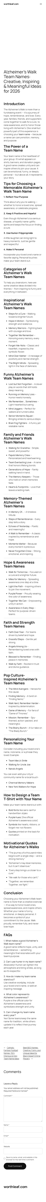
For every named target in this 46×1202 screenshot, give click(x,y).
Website (7, 1146)
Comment (8, 1096)
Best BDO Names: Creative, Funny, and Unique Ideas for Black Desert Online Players (32, 1053)
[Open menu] (40, 4)
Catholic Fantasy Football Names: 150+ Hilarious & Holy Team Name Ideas (11, 1053)
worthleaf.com (11, 3)
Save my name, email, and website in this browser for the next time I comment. (21, 1158)
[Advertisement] (23, 39)
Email (6, 1136)
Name (6, 1125)
